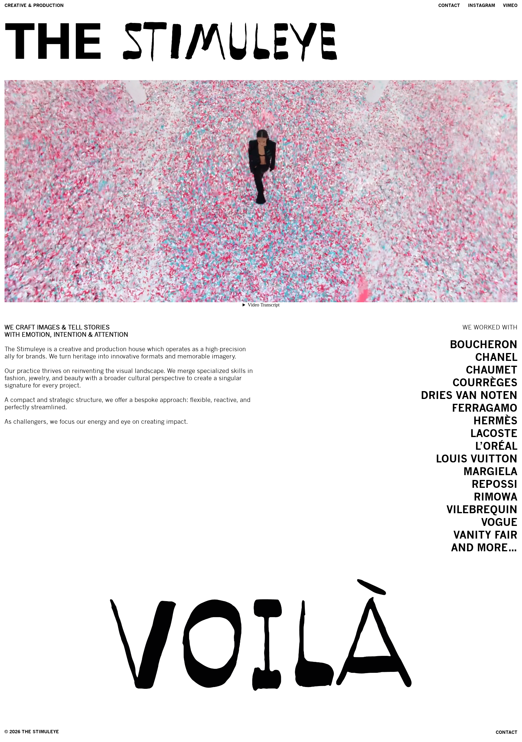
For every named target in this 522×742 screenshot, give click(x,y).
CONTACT (506, 732)
